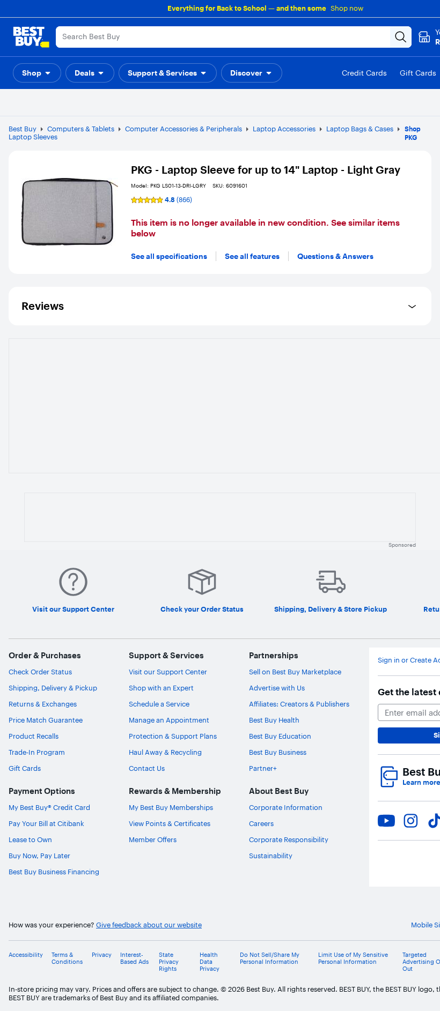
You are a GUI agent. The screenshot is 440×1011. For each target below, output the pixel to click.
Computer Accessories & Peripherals (183, 128)
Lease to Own (30, 839)
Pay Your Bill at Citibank (46, 823)
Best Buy (22, 128)
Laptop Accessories (284, 128)
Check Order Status (40, 671)
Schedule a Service (159, 704)
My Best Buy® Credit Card (49, 807)
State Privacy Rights (169, 961)
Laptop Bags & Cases (359, 128)
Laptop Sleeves (33, 136)
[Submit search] (401, 37)
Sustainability (270, 855)
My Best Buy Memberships (171, 807)
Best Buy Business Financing (54, 871)
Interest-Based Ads (134, 958)
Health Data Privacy (209, 961)
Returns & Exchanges (43, 704)
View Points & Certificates (169, 823)
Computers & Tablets (80, 128)
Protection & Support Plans (173, 736)
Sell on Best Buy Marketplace (295, 671)
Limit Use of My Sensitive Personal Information (353, 958)
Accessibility (26, 954)
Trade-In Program (37, 752)
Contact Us (147, 768)
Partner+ (263, 768)
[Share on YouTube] (386, 820)
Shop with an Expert (161, 687)
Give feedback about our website (149, 925)
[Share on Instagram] (410, 820)
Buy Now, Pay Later (39, 855)
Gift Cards (25, 768)
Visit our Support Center (168, 671)
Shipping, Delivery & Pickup (53, 687)
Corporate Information (285, 807)
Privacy (102, 954)
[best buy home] (31, 37)
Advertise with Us (277, 687)
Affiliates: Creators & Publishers (299, 704)
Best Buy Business (277, 752)
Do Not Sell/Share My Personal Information (269, 958)
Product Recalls (33, 736)
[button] (37, 73)
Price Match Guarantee (46, 720)
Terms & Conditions (67, 958)
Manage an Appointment (169, 720)
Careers (261, 823)
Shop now (347, 8)
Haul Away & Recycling (165, 752)
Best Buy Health (274, 720)
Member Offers (153, 839)
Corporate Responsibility (288, 839)
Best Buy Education (280, 736)
